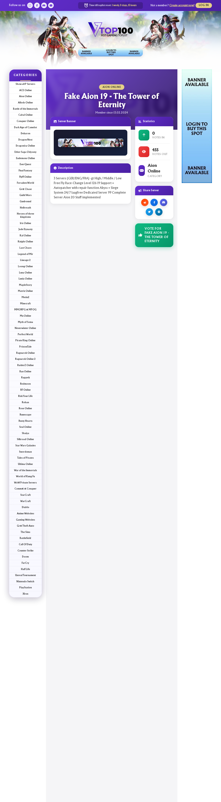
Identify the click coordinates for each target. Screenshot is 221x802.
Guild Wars (25, 195)
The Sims (25, 532)
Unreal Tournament (25, 575)
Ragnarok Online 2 (25, 359)
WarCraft (25, 501)
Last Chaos (25, 248)
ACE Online (25, 90)
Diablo (25, 507)
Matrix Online (25, 291)
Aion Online (25, 96)
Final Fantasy (25, 171)
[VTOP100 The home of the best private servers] (110, 29)
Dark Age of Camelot (25, 127)
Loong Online (25, 266)
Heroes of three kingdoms (25, 215)
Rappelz (25, 378)
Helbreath (25, 208)
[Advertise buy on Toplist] (110, 52)
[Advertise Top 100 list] (197, 126)
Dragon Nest (25, 140)
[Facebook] (37, 5)
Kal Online (25, 236)
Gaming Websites (25, 520)
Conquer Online (25, 121)
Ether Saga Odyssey (25, 152)
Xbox (25, 594)
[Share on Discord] (163, 202)
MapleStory (25, 285)
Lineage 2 (25, 260)
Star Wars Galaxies (25, 446)
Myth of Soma (25, 322)
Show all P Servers (25, 84)
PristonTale (25, 347)
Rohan (25, 402)
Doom (25, 557)
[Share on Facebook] (154, 202)
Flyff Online (25, 177)
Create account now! (181, 5)
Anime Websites (25, 514)
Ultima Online (25, 464)
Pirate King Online (25, 340)
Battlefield (25, 538)
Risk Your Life (25, 396)
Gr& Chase (25, 189)
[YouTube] (51, 5)
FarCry (25, 563)
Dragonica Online (25, 146)
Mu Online (25, 316)
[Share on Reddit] (144, 202)
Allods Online (25, 103)
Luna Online (25, 273)
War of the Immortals (25, 470)
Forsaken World (25, 183)
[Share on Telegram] (159, 212)
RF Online (25, 390)
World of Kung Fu (25, 476)
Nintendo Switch (25, 582)
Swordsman (25, 452)
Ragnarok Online (25, 353)
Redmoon (25, 384)
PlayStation (25, 588)
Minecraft (25, 304)
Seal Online (25, 427)
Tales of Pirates (25, 458)
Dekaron (25, 134)
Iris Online (25, 223)
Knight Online (25, 242)
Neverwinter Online (25, 328)
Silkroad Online (25, 439)
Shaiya (25, 433)
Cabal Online (25, 115)
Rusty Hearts (25, 421)
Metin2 (25, 297)
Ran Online (25, 372)
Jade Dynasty (25, 229)
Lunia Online (25, 279)
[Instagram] (30, 5)
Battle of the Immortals (25, 109)
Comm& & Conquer (25, 489)
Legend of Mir (25, 254)
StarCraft (25, 495)
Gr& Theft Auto (25, 526)
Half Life (25, 569)
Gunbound (25, 201)
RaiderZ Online (25, 365)
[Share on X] (149, 212)
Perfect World (25, 334)
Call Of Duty (25, 544)
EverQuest (25, 164)
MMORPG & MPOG (25, 310)
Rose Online (25, 408)
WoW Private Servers (25, 483)
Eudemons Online (25, 158)
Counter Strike (25, 551)
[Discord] (44, 5)
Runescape (25, 415)
